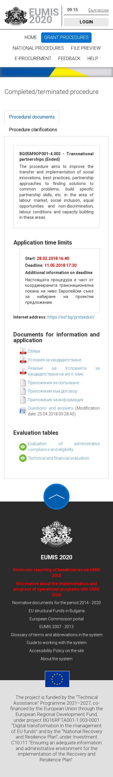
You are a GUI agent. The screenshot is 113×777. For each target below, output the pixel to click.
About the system (56, 658)
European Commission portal (57, 619)
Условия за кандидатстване (54, 360)
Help (93, 58)
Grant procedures (66, 37)
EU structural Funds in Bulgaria (57, 610)
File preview (86, 48)
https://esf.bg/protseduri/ (71, 317)
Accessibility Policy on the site (56, 650)
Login (86, 22)
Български (98, 10)
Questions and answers (51, 408)
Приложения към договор (52, 391)
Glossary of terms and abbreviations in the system (57, 634)
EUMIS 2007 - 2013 (56, 626)
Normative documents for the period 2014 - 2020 (56, 602)
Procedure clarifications (33, 129)
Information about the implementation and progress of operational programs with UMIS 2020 (56, 589)
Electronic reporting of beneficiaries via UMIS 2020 (56, 572)
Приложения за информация (55, 399)
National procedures (38, 48)
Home (31, 37)
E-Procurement (33, 58)
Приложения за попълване (53, 382)
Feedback (69, 58)
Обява (34, 351)
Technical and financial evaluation (58, 458)
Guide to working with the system (57, 642)
